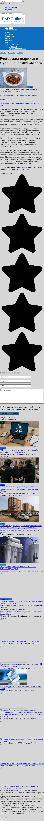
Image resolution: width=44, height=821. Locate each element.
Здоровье (13, 47)
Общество (9, 28)
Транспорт (13, 45)
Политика (9, 34)
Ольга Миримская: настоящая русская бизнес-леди (20, 641)
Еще (6, 42)
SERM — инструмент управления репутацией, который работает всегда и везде (19, 451)
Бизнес (7, 38)
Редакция (8, 10)
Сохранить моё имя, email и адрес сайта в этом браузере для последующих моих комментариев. (20, 408)
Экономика (9, 36)
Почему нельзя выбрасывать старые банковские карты (22, 764)
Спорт (7, 32)
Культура (8, 40)
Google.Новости (25, 169)
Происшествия (11, 30)
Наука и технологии (17, 49)
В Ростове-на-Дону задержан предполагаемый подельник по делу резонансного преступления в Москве (20, 489)
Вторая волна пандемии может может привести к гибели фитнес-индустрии (20, 787)
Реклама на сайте (11, 7)
